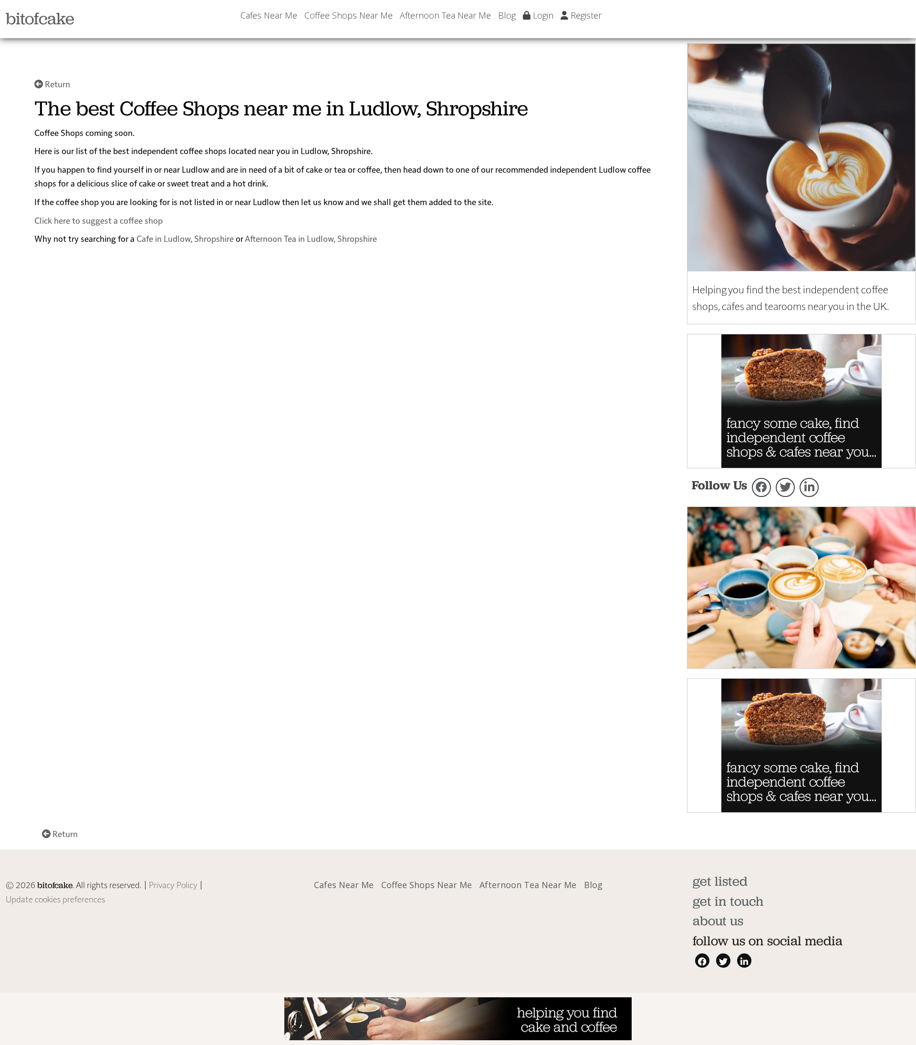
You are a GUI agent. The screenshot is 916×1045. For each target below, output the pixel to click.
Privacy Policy (173, 884)
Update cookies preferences (55, 898)
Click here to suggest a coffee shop (98, 220)
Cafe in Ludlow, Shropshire (185, 238)
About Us (718, 921)
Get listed (720, 881)
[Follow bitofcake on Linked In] (809, 487)
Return (56, 83)
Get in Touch (728, 901)
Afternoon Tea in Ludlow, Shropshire (311, 238)
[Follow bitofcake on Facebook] (761, 487)
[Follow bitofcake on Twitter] (785, 487)
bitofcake (40, 18)
